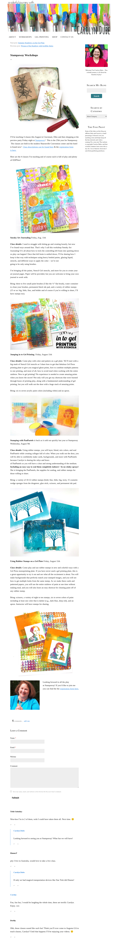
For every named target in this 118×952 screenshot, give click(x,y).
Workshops (25, 37)
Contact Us (66, 37)
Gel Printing (42, 37)
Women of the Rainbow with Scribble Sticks (37, 46)
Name (13, 738)
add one (27, 721)
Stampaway (40, 140)
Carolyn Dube (19, 830)
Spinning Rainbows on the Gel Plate (31, 43)
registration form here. (69, 689)
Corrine (13, 894)
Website (13, 756)
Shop (54, 37)
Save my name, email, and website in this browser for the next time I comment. (37, 792)
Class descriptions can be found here (38, 147)
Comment (13, 766)
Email (13, 747)
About (12, 37)
